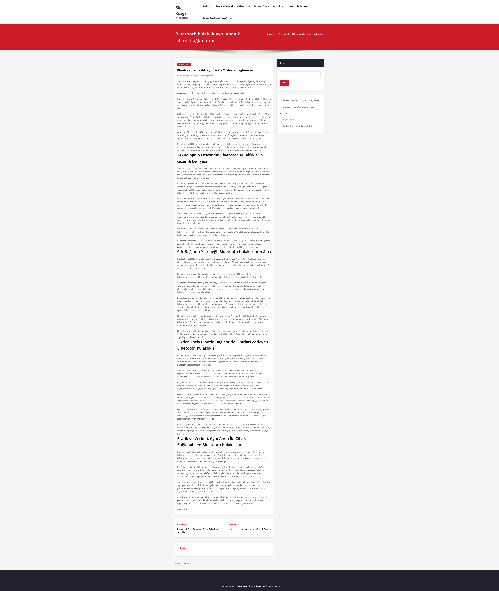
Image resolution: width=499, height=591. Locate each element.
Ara (282, 63)
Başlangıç (207, 6)
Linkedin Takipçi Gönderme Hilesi (269, 6)
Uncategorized (206, 75)
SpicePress (261, 586)
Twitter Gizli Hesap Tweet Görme (217, 18)
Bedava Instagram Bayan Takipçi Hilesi (233, 6)
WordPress (242, 586)
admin (186, 75)
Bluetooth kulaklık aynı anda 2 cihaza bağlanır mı (301, 34)
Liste (290, 6)
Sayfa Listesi (302, 6)
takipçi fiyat (182, 509)
